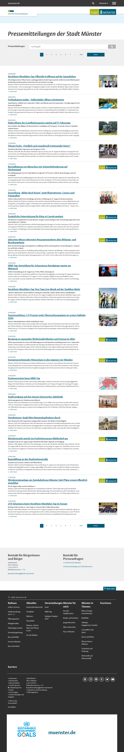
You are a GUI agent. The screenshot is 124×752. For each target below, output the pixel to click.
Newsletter (30, 621)
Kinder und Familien (70, 618)
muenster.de (14, 3)
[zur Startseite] (103, 12)
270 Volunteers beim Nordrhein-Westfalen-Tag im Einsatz (37, 503)
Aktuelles (31, 603)
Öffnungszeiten (13, 619)
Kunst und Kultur (88, 637)
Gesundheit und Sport (87, 631)
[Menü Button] (114, 3)
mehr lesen (13, 91)
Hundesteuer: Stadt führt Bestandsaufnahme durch (34, 417)
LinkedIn (85, 679)
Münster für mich (69, 605)
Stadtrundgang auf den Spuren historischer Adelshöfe (35, 396)
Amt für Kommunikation (73, 563)
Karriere (12, 666)
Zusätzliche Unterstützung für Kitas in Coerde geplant (35, 216)
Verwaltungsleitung (15, 632)
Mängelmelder (13, 623)
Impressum (13, 678)
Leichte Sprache (14, 685)
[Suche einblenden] (93, 3)
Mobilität (85, 618)
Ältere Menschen (69, 627)
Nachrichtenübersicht (34, 607)
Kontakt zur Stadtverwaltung (37, 690)
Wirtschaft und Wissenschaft (87, 657)
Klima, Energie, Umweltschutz (87, 612)
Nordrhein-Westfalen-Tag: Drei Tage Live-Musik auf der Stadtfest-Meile (44, 289)
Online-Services (14, 607)
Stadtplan (12, 707)
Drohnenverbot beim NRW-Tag (24, 378)
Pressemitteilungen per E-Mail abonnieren (78, 566)
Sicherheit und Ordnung (87, 650)
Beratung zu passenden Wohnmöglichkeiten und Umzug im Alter (41, 339)
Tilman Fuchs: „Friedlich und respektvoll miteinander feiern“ (39, 145)
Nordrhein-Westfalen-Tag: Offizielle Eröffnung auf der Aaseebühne (42, 76)
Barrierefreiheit (13, 646)
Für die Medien (31, 635)
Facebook (96, 679)
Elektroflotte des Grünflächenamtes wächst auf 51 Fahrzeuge (39, 122)
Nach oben (111, 589)
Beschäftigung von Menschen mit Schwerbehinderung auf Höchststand (37, 168)
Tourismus (105, 603)
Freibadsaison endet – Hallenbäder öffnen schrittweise (36, 99)
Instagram (90, 679)
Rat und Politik (13, 637)
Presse (11, 690)
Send (46, 607)
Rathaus (12, 603)
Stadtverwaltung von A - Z (14, 613)
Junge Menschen (69, 622)
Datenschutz (13, 681)
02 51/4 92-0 (13, 567)
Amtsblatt (30, 612)
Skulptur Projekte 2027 (51, 617)
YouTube (113, 679)
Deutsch (102, 3)
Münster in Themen (87, 605)
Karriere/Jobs (13, 692)
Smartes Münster (14, 642)
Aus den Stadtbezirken (68, 612)
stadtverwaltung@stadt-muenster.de (21, 573)
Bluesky (107, 679)
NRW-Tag (48, 612)
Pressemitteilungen (16, 46)
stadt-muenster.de (18, 597)
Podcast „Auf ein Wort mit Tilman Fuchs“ (32, 628)
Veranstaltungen (53, 603)
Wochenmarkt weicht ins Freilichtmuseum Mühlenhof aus (38, 438)
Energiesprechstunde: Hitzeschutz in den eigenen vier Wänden (40, 359)
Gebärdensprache (15, 688)
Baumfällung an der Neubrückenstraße (28, 459)
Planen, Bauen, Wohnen (87, 642)
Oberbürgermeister (15, 628)
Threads (101, 679)
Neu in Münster (69, 632)
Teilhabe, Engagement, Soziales (90, 623)
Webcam (29, 616)
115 (23, 570)
